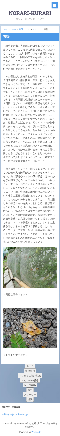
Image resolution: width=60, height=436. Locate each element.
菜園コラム (24, 29)
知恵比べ (30, 370)
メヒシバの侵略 (30, 380)
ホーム (30, 366)
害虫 (30, 389)
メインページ (9, 29)
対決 (30, 399)
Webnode (36, 431)
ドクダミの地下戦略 (30, 375)
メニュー (55, 5)
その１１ (37, 29)
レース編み (30, 385)
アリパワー (30, 394)
